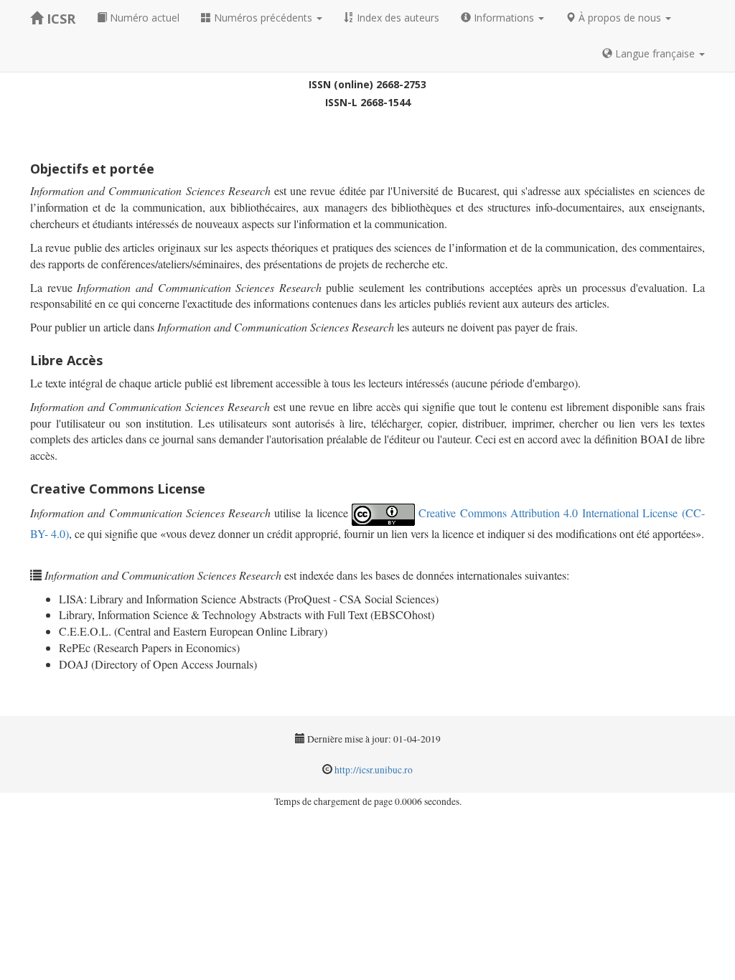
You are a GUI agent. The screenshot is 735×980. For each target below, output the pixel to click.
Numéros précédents (263, 17)
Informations (504, 17)
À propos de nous (620, 17)
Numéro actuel (143, 17)
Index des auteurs (396, 17)
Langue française (655, 53)
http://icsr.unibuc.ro (373, 769)
